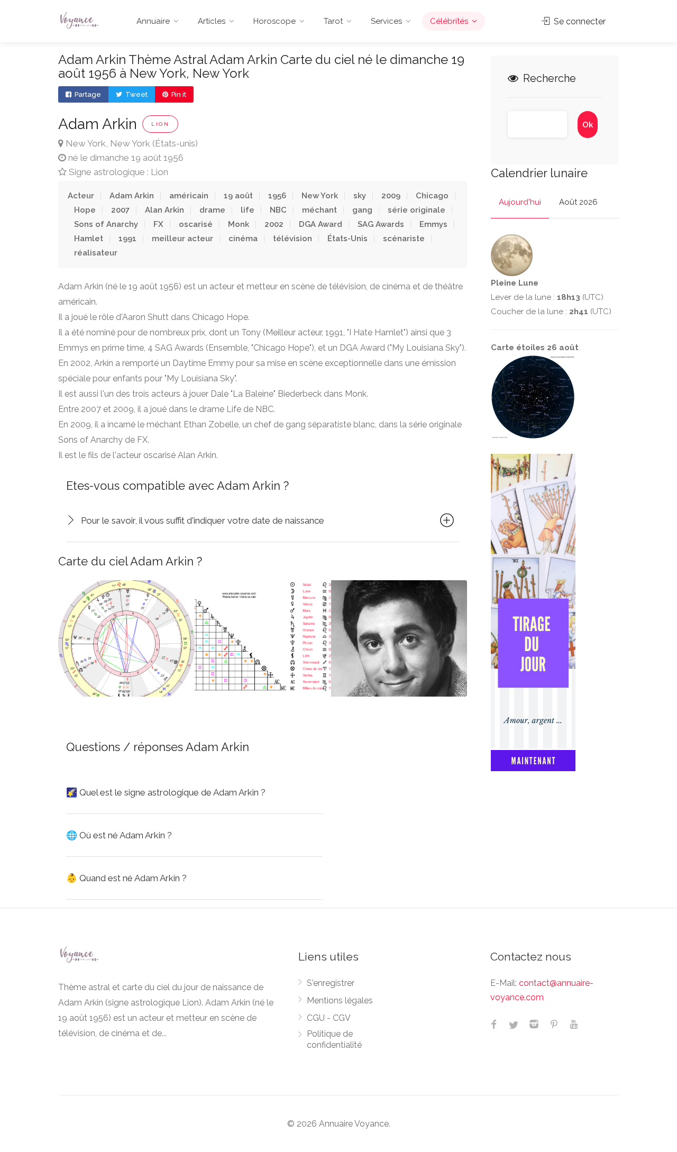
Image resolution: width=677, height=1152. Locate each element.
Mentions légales (340, 1000)
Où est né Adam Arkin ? (119, 835)
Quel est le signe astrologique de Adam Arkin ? (166, 792)
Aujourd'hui (520, 202)
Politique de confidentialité (334, 1039)
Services (386, 21)
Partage (87, 94)
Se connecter (579, 21)
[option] (126, 638)
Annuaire (153, 21)
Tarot (333, 21)
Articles (211, 21)
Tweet (136, 94)
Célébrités (449, 21)
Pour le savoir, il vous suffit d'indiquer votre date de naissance (202, 520)
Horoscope (274, 21)
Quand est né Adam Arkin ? (126, 878)
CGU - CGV (329, 1018)
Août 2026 (578, 202)
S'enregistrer (330, 983)
